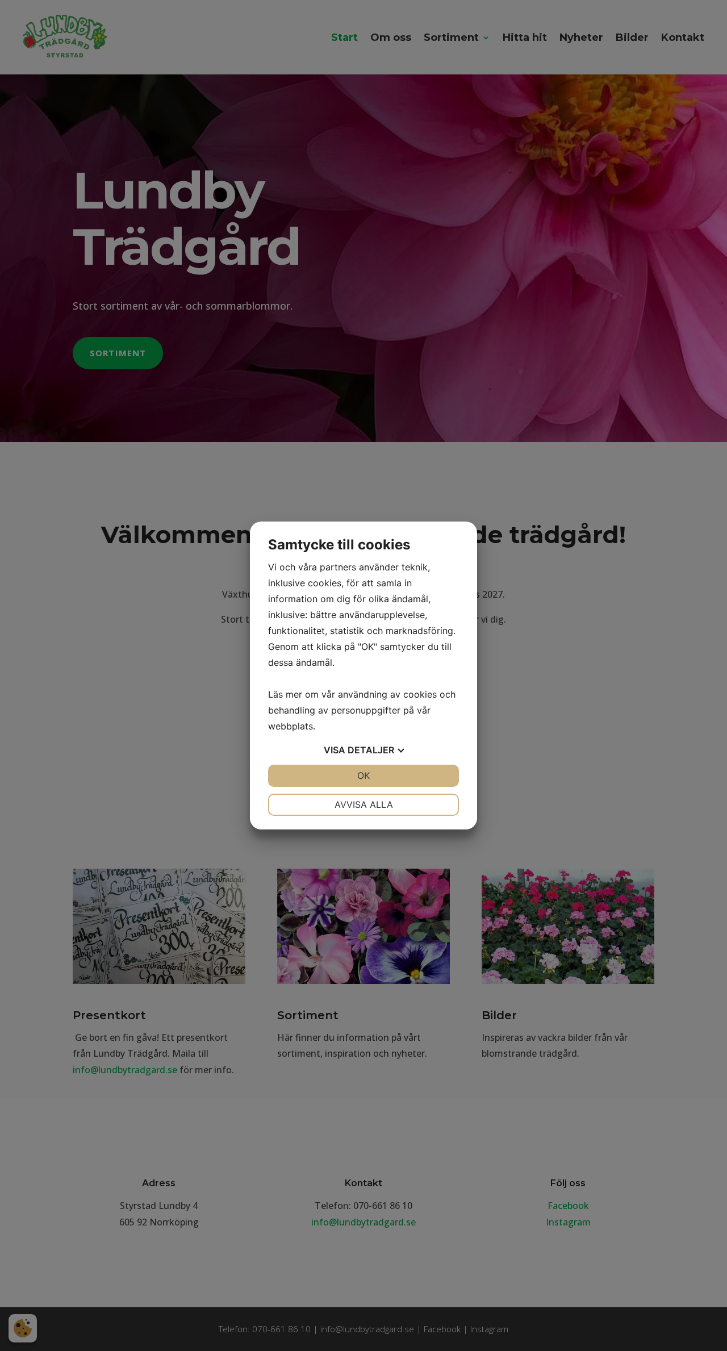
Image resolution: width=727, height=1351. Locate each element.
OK (363, 775)
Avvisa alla (364, 804)
